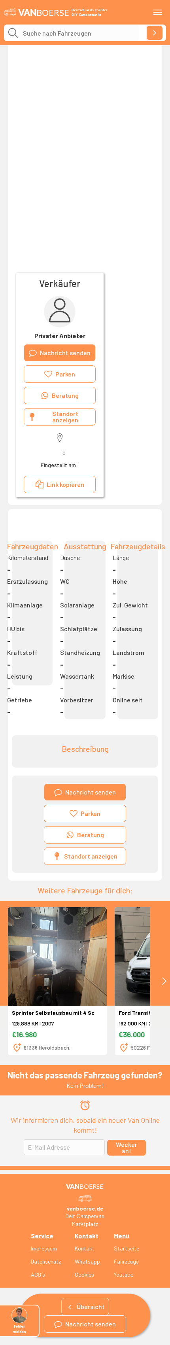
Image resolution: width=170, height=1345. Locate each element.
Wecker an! (126, 1147)
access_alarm (85, 1105)
